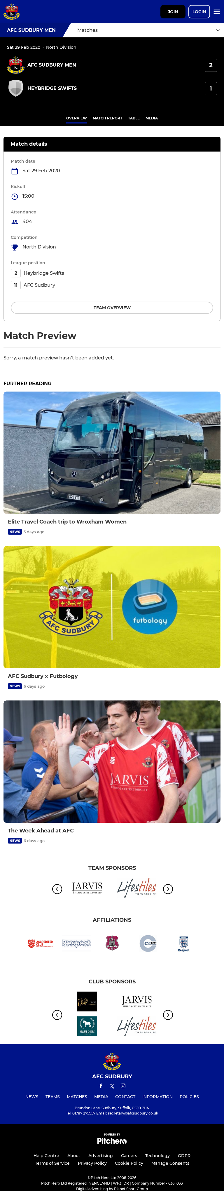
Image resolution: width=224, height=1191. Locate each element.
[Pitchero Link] (112, 1142)
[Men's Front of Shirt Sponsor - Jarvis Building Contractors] (87, 889)
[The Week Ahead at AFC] (112, 761)
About (73, 1155)
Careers (129, 1155)
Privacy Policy (92, 1163)
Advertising (100, 1155)
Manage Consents (170, 1163)
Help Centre (46, 1155)
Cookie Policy (129, 1163)
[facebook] (101, 1087)
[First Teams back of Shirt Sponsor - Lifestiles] (136, 889)
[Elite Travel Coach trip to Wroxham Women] (112, 453)
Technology (157, 1155)
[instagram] (123, 1087)
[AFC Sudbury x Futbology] (112, 607)
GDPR (184, 1155)
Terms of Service (52, 1163)
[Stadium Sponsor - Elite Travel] (87, 1002)
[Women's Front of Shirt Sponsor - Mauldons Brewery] (87, 1027)
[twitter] (112, 1087)
